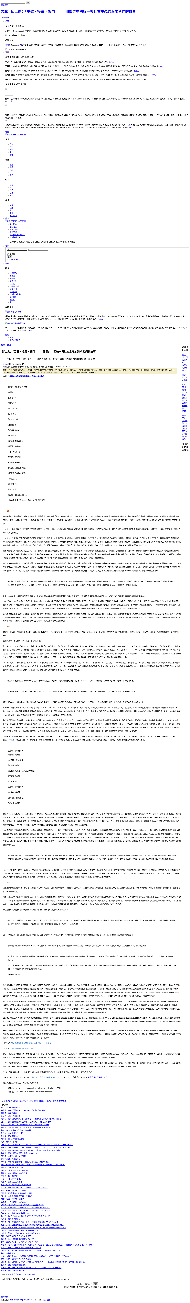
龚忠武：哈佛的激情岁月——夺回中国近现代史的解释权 (23, 1110)
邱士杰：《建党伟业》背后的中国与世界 (16, 1193)
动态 (7, 218)
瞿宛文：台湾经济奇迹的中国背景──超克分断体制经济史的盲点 (26, 1122)
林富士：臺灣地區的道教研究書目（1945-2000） (19, 1153)
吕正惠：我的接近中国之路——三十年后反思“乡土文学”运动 (24, 1188)
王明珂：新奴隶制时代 (10, 1176)
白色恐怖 (27, 376)
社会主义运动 (14, 376)
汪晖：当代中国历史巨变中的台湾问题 (16, 1259)
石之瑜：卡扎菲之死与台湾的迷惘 (14, 1202)
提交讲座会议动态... (17, 235)
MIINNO (13, 1300)
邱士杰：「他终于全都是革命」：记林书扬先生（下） (21, 1233)
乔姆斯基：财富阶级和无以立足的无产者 (18, 1101)
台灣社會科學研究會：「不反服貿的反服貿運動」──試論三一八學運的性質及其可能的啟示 (36, 1256)
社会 (11, 185)
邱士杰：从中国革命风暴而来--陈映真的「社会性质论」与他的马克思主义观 (30, 1251)
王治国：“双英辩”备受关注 (11, 1179)
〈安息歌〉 (12, 740)
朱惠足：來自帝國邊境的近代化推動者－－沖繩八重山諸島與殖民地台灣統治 (31, 1119)
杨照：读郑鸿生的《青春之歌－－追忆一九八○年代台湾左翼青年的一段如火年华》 (33, 1165)
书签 (33, 1274)
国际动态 (13, 227)
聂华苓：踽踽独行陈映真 (10, 1116)
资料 (11, 210)
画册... (100, 319)
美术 (11, 165)
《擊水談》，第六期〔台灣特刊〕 (43, 1077)
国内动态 (13, 224)
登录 (7, 246)
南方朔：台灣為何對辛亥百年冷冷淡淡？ (17, 1196)
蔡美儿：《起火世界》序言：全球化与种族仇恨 (185, 362)
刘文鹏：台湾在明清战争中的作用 (14, 1173)
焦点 (13, 1274)
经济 (11, 190)
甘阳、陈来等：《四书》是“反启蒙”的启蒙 (50, 1101)
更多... (12, 302)
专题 (7, 52)
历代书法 (13, 281)
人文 (11, 144)
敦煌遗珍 (13, 273)
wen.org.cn (5, 17)
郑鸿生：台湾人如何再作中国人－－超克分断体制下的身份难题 (25, 1127)
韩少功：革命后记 (184, 377)
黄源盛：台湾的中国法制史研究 (13, 1156)
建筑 (11, 173)
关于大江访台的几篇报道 (10, 1159)
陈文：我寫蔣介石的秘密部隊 (12, 1199)
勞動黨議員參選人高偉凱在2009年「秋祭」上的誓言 (31, 1043)
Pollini (5, 364)
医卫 (11, 195)
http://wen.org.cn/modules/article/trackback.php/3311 (36, 1092)
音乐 (11, 175)
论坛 (19, 45)
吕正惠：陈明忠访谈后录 (10, 1219)
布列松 (12, 284)
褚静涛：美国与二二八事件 (11, 1182)
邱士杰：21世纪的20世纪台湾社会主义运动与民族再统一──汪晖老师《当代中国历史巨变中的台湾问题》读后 (43, 1262)
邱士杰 (34, 376)
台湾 (22, 376)
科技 (11, 205)
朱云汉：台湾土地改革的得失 (12, 1133)
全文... (111, 62)
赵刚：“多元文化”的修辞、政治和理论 (16, 1185)
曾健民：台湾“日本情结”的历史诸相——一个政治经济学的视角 (25, 1210)
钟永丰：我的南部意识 (10, 1136)
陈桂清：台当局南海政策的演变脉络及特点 (17, 1239)
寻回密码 (10, 260)
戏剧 (11, 170)
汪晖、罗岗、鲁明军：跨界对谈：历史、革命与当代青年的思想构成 (184, 398)
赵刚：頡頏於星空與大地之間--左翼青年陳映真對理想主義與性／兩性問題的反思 (32, 1225)
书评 (11, 213)
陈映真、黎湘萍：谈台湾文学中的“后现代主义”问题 (21, 1248)
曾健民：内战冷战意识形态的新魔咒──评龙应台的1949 (22, 1205)
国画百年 (13, 276)
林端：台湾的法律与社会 (10, 1107)
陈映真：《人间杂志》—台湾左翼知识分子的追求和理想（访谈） (26, 1216)
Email (24, 1274)
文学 (11, 147)
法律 (11, 193)
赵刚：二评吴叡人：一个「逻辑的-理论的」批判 (19, 1242)
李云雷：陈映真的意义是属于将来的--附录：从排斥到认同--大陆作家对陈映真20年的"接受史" (37, 1145)
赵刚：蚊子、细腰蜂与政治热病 (13, 1190)
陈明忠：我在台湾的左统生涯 (12, 1271)
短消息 (19, 1274)
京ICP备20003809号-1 (25, 1300)
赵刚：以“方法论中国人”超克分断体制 (16, 1130)
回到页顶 (4, 1297)
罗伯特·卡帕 (14, 286)
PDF (29, 1274)
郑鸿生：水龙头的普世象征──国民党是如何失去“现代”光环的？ (26, 1162)
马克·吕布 (13, 289)
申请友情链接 (15, 340)
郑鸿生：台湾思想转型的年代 (12, 1168)
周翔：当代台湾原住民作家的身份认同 (16, 1236)
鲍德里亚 (13, 292)
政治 (11, 187)
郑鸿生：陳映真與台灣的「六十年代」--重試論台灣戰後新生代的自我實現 (29, 1222)
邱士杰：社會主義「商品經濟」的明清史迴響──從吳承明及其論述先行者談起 (31, 1268)
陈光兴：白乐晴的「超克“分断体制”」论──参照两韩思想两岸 (25, 1125)
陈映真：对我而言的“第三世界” (13, 1139)
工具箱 (8, 1274)
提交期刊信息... (16, 237)
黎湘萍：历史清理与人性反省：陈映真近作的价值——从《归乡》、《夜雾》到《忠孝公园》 (36, 1148)
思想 (11, 150)
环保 (11, 208)
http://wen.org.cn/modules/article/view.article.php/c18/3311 (38, 1088)
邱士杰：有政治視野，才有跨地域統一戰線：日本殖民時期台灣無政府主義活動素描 (33, 1228)
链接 (7, 335)
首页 (7, 21)
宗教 (11, 155)
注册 (7, 45)
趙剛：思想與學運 (8, 1253)
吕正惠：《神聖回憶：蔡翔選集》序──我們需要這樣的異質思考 (25, 1208)
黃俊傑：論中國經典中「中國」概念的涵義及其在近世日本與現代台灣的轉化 (31, 1150)
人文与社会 (45, 1300)
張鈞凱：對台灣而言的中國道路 (13, 1265)
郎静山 (12, 300)
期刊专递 (13, 232)
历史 (11, 152)
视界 (7, 264)
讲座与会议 (14, 229)
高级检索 (4, 5)
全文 (10, 101)
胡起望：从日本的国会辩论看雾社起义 (16, 1213)
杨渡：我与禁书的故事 (10, 1142)
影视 (11, 167)
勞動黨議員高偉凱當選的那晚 (22, 1048)
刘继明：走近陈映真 (9, 1113)
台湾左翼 (40, 376)
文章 (7, 132)
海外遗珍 (13, 278)
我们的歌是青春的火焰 (97, 1077)
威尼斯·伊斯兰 (15, 294)
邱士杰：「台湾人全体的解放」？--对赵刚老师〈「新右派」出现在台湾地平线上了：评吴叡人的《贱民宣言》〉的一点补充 (47, 1245)
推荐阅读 (13, 216)
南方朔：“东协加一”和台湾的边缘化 (15, 1170)
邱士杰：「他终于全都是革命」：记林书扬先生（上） (21, 1230)
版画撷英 (13, 297)
